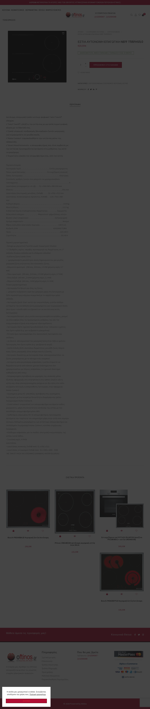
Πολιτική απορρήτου (38, 694)
